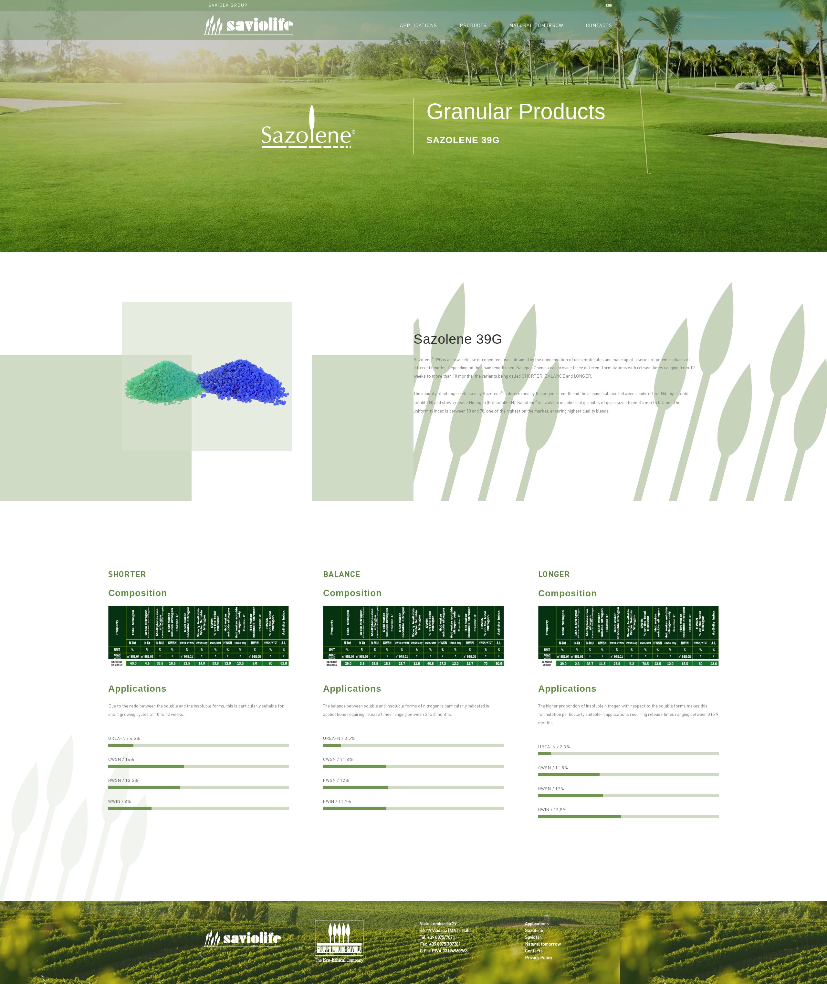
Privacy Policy (538, 957)
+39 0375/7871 (441, 937)
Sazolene (534, 930)
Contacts (534, 950)
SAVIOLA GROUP (228, 5)
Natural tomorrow (543, 944)
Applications (537, 923)
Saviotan (533, 937)
